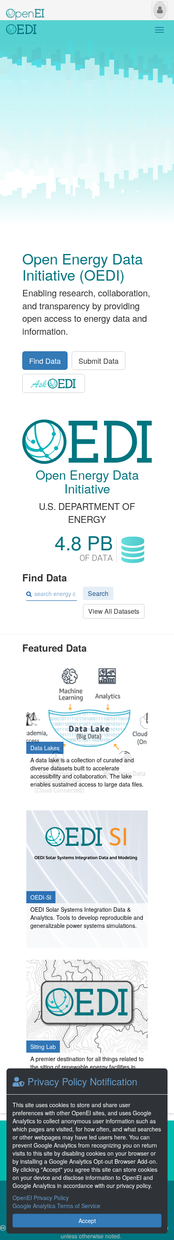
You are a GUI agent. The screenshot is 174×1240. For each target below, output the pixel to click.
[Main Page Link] (25, 9)
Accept (87, 1221)
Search (98, 593)
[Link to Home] (21, 30)
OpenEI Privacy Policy (41, 1198)
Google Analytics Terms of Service (56, 1206)
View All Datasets (113, 611)
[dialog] (87, 1151)
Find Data (45, 360)
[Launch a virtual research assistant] (53, 383)
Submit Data (99, 360)
